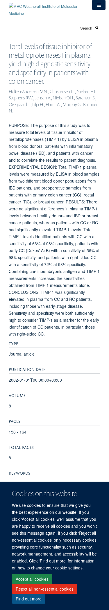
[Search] (97, 27)
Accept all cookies (32, 579)
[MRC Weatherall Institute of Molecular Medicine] (46, 7)
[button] (99, 5)
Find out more (29, 599)
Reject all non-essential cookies (45, 589)
